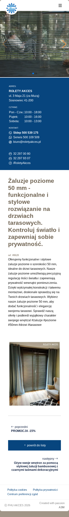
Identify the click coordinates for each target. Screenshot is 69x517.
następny (34, 464)
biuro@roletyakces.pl (27, 141)
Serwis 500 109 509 (26, 137)
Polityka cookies (17, 489)
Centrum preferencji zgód (22, 494)
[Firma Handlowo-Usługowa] (11, 8)
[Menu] (60, 5)
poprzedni (23, 429)
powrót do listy (36, 445)
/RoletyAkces (22, 163)
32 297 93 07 (21, 158)
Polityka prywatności (45, 489)
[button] (64, 44)
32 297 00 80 (21, 153)
